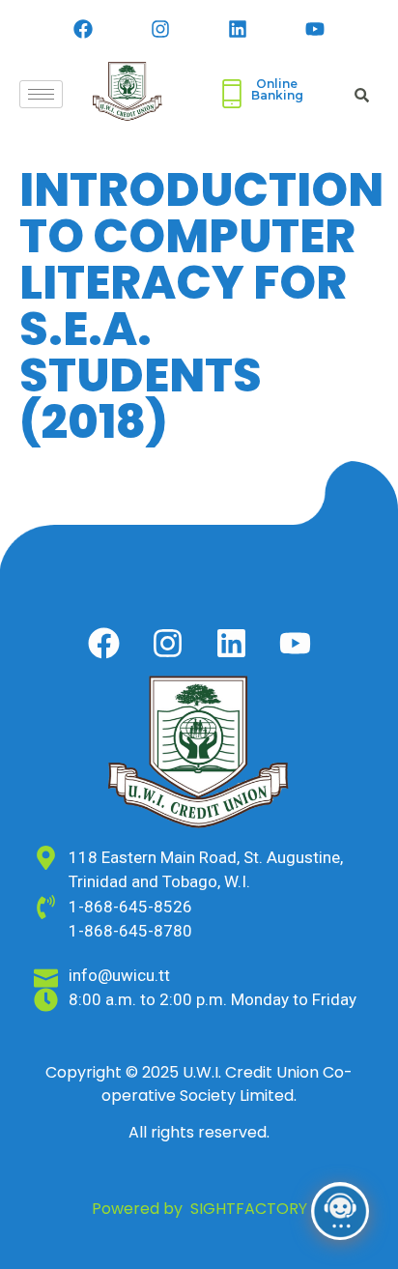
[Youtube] (315, 29)
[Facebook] (83, 29)
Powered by (199, 1208)
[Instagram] (160, 29)
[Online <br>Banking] (231, 93)
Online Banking (277, 89)
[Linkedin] (237, 29)
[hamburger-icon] (41, 94)
